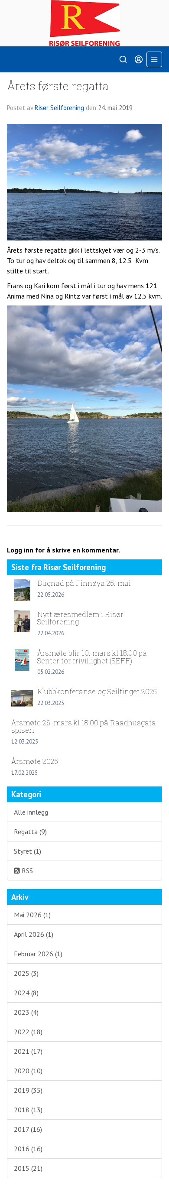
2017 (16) (28, 1129)
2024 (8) (26, 992)
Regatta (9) (30, 831)
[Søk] (123, 59)
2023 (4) (26, 1012)
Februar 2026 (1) (38, 953)
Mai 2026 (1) (32, 914)
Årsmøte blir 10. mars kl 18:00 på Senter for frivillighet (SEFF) (92, 656)
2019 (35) (28, 1090)
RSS (26, 870)
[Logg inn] (138, 59)
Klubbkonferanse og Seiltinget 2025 (97, 691)
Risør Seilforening (59, 108)
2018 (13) (28, 1109)
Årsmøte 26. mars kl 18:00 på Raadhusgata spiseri (83, 726)
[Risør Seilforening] (84, 23)
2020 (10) (28, 1070)
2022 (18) (28, 1031)
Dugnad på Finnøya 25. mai (84, 583)
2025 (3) (26, 973)
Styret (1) (27, 851)
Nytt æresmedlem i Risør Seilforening (80, 618)
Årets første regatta (58, 85)
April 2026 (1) (33, 934)
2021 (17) (28, 1051)
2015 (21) (28, 1168)
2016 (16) (28, 1148)
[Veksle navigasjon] (154, 59)
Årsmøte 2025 (34, 761)
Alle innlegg (31, 812)
